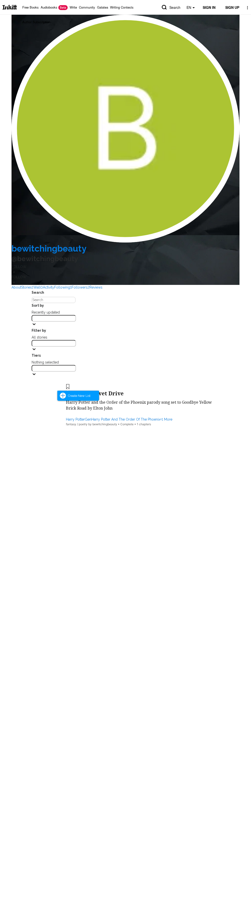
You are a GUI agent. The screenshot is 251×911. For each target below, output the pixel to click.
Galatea (102, 7)
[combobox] (54, 318)
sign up (232, 7)
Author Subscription (36, 22)
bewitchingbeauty (49, 248)
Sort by (38, 305)
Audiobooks (53, 7)
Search (174, 7)
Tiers (36, 355)
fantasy (71, 424)
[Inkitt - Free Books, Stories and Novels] (9, 7)
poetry (83, 424)
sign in (209, 7)
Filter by (39, 330)
